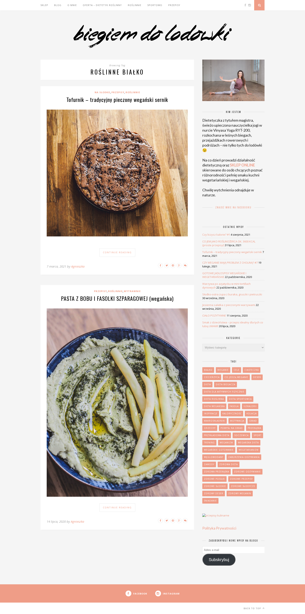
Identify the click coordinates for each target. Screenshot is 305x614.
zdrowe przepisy (241, 478)
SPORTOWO (154, 5)
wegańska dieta (248, 442)
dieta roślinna (214, 399)
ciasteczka (251, 369)
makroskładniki (214, 420)
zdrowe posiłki (214, 478)
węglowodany (213, 457)
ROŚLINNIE (134, 5)
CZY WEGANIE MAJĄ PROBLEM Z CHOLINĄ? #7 (230, 262)
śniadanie (210, 500)
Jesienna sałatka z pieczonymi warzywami (228, 305)
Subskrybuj (219, 559)
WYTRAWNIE (132, 291)
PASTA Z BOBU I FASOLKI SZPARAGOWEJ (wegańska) (117, 298)
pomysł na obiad (232, 428)
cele (236, 369)
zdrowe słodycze (243, 486)
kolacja (251, 413)
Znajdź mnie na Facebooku (233, 207)
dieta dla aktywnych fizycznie (224, 391)
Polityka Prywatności (219, 528)
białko (208, 369)
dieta (207, 384)
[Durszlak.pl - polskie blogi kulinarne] (215, 515)
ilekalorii (250, 406)
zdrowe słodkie (215, 486)
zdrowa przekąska (216, 471)
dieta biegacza (225, 384)
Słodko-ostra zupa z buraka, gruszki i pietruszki (232, 294)
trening (209, 442)
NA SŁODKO (102, 92)
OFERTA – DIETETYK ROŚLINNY (102, 5)
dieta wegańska (214, 406)
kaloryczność (232, 413)
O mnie (72, 5)
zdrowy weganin (239, 493)
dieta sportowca (240, 399)
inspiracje (210, 413)
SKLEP (44, 5)
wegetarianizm (249, 449)
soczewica (241, 435)
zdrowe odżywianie (247, 471)
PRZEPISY (174, 5)
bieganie (223, 369)
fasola (234, 406)
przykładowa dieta (216, 435)
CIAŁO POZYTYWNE (214, 315)
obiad (253, 420)
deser (257, 377)
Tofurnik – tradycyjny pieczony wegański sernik (117, 99)
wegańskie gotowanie (219, 449)
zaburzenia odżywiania (244, 457)
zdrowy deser (213, 493)
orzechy (210, 428)
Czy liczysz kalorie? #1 (216, 234)
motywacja (237, 420)
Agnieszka (77, 266)
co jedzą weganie (236, 377)
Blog (57, 5)
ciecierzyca (212, 377)
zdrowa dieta (228, 464)
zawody (209, 464)
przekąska (254, 428)
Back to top (253, 608)
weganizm (226, 442)
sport (257, 435)
